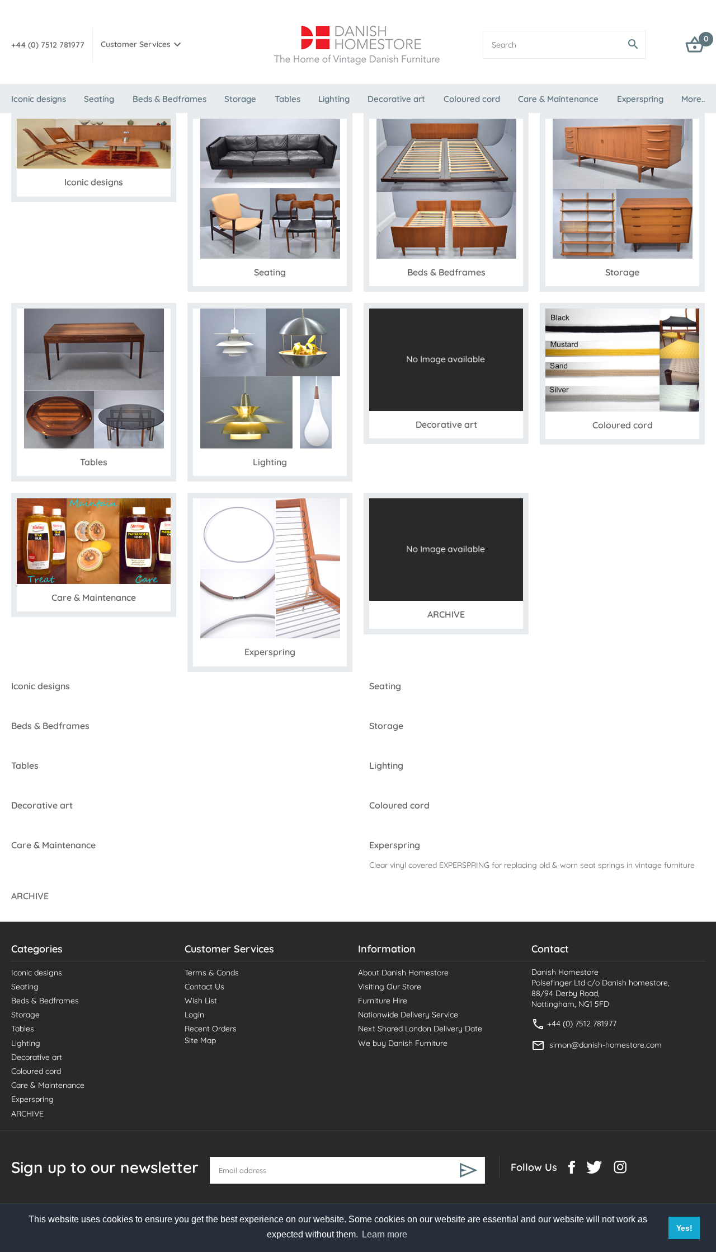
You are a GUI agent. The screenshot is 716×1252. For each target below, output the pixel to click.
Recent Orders (211, 1029)
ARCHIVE (27, 1114)
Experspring (640, 99)
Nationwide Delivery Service (408, 1015)
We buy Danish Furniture (402, 1043)
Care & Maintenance (558, 99)
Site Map (200, 1040)
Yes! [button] (684, 1227)
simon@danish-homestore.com (605, 1045)
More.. (693, 99)
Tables (287, 99)
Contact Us (204, 987)
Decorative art (396, 99)
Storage (240, 99)
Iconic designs (38, 99)
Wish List (201, 1001)
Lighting (334, 99)
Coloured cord (472, 99)
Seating (99, 99)
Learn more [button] (384, 1234)
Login (194, 1015)
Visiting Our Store (389, 987)
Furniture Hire (382, 1001)
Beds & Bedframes (169, 99)
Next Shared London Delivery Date (420, 1029)
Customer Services (136, 44)
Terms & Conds (212, 973)
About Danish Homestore (403, 973)
